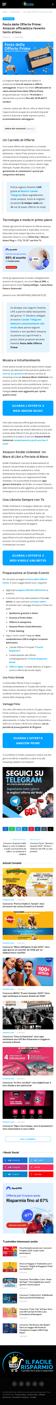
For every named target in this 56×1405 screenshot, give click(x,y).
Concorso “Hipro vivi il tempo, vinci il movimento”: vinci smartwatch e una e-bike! (28, 1127)
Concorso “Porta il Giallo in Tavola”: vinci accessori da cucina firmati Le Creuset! (23, 905)
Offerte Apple (16, 666)
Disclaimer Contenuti (20, 1397)
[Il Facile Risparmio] (28, 4)
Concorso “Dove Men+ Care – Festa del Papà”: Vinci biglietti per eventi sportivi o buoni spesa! (35, 1282)
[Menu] (4, 4)
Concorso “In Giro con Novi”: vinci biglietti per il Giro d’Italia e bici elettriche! (27, 1084)
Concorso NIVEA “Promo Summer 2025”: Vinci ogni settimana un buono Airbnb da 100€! (26, 994)
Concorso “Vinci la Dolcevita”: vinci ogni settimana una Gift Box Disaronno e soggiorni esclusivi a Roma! (26, 1039)
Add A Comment (28, 1139)
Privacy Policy (20, 1394)
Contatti (33, 1397)
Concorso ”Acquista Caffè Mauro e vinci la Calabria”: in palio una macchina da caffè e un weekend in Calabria (14, 848)
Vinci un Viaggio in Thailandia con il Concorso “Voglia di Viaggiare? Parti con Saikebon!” (35, 1266)
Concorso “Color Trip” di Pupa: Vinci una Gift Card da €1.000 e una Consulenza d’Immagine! (35, 1311)
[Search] (52, 4)
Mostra (30, 128)
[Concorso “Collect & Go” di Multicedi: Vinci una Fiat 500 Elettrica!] (10, 1298)
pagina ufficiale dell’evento (31, 590)
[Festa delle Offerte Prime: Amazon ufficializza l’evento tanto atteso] (28, 58)
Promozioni (8, 19)
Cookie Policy (32, 1394)
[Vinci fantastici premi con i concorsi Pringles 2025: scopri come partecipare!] (10, 1251)
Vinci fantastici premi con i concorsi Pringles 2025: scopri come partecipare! (35, 1250)
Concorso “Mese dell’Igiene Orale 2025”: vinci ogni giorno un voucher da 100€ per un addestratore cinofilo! (26, 950)
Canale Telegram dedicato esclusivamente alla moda (27, 323)
